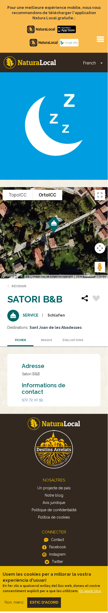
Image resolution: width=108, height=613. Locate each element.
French (89, 63)
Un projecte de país (54, 488)
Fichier (20, 340)
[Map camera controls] (100, 248)
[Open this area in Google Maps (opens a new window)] (10, 275)
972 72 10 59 (32, 400)
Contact (57, 540)
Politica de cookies (54, 517)
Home (30, 62)
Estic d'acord (44, 602)
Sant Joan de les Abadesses (56, 327)
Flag (96, 299)
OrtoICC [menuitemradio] (47, 195)
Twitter (57, 562)
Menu (100, 39)
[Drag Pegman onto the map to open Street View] (100, 267)
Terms (102, 276)
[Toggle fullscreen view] (100, 195)
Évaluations (72, 340)
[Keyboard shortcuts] (27, 276)
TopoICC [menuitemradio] (18, 195)
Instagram (57, 554)
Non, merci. (14, 602)
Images (46, 340)
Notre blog (54, 495)
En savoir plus (90, 591)
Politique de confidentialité (54, 510)
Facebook (57, 547)
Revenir (19, 286)
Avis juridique (54, 503)
